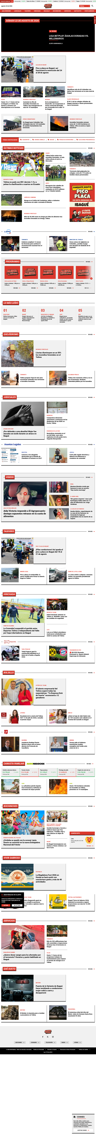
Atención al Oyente (52, 1049)
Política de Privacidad (38, 1049)
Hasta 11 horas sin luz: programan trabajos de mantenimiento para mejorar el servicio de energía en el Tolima (56, 958)
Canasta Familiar (5, 1)
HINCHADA (37, 11)
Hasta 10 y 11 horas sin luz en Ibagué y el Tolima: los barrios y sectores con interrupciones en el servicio (10, 104)
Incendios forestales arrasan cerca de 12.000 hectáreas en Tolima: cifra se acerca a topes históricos (80, 125)
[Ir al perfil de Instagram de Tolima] (53, 1037)
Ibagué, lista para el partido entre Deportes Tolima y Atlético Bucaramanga (28, 318)
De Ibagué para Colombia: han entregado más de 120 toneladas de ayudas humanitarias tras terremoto (34, 125)
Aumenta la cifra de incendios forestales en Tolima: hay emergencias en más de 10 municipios (32, 104)
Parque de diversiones (66, 139)
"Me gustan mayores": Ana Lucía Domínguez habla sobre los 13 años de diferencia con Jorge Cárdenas (81, 501)
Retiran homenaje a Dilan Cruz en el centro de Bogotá (10, 318)
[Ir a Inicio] (48, 6)
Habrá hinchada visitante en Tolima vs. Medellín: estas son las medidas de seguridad (57, 616)
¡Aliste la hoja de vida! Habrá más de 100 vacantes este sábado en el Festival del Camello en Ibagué (79, 718)
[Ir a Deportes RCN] (10, 641)
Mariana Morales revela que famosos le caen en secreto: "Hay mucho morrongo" (79, 488)
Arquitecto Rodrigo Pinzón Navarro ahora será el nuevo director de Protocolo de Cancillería (31, 745)
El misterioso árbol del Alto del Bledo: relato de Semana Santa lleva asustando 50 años (80, 1014)
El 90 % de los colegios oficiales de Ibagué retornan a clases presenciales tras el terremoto (80, 103)
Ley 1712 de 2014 (48, 1052)
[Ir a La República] (6, 732)
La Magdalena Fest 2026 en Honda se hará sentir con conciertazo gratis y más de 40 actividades (49, 878)
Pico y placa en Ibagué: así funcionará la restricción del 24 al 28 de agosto (49, 70)
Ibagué (52, 139)
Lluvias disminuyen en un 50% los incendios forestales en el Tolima (48, 355)
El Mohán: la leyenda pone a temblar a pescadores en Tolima (32, 1014)
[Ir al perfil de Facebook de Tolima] (42, 1037)
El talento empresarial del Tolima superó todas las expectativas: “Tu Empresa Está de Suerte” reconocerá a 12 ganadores (49, 693)
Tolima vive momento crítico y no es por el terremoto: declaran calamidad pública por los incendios (80, 379)
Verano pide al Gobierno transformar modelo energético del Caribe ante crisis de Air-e (78, 745)
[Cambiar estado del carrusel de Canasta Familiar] (12, 1)
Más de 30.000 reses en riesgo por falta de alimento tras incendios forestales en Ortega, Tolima (43, 217)
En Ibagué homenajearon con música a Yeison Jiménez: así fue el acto (56, 845)
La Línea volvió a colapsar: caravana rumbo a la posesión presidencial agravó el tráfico (80, 576)
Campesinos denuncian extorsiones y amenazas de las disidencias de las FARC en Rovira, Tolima (57, 420)
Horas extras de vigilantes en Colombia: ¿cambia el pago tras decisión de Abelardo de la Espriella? (80, 244)
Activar (6, 905)
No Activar (17, 905)
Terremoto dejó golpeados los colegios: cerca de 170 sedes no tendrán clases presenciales (80, 173)
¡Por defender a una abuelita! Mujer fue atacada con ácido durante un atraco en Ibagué (19, 433)
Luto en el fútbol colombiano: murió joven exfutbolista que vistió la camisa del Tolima (56, 634)
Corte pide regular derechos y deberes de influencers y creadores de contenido (79, 456)
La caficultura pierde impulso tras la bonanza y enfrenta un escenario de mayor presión (31, 787)
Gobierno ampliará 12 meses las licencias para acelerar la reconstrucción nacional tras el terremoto (32, 244)
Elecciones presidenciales (87, 139)
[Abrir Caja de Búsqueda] (92, 6)
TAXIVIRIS (28, 11)
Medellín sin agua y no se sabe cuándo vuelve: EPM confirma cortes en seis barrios (85, 318)
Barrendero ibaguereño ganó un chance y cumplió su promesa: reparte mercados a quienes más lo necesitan (32, 903)
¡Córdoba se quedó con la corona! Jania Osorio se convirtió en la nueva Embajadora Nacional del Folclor (21, 842)
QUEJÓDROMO (6, 11)
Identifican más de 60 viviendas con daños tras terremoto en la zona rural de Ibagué (80, 91)
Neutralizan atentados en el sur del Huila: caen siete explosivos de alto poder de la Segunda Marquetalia (57, 436)
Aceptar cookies (82, 1130)
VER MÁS (15, 288)
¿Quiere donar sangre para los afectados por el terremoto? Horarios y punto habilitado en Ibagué (22, 957)
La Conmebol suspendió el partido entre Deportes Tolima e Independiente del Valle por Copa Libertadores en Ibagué (21, 630)
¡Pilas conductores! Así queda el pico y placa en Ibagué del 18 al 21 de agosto (49, 552)
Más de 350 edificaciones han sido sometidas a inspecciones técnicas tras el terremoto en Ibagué (57, 944)
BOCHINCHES (57, 11)
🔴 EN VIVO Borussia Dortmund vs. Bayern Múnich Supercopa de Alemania (79, 654)
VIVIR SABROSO (89, 11)
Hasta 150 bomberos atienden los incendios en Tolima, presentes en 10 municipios (80, 787)
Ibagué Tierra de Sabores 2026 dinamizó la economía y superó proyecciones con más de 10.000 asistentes (79, 903)
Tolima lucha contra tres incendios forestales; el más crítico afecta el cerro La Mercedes (55, 158)
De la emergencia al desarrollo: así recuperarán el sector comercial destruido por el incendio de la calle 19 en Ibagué (55, 105)
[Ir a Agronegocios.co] (35, 764)
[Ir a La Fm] (7, 231)
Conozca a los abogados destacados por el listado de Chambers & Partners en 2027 (32, 456)
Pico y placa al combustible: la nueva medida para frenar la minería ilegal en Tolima (32, 576)
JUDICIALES (17, 11)
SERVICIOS (67, 11)
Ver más (90, 148)
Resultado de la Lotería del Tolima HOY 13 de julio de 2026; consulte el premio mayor (31, 718)
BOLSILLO (47, 11)
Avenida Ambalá (39, 139)
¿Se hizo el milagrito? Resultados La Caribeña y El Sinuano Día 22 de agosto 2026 (48, 318)
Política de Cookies (83, 1126)
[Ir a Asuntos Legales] (13, 444)
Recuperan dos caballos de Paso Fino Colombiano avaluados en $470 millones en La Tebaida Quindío (55, 188)
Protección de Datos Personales (67, 1049)
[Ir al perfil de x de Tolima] (47, 1037)
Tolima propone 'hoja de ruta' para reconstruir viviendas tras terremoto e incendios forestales (32, 379)
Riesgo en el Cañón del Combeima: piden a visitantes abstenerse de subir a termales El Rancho (42, 201)
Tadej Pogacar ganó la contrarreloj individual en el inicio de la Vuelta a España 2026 (31, 654)
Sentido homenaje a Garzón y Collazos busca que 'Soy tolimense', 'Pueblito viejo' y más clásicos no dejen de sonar (56, 831)
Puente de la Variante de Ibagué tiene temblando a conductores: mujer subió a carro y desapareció (49, 989)
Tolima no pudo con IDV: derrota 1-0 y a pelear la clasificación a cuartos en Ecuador (21, 183)
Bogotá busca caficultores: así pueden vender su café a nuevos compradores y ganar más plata (66, 319)
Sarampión (25, 139)
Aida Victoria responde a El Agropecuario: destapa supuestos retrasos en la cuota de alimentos (25, 514)
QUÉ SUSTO (77, 11)
